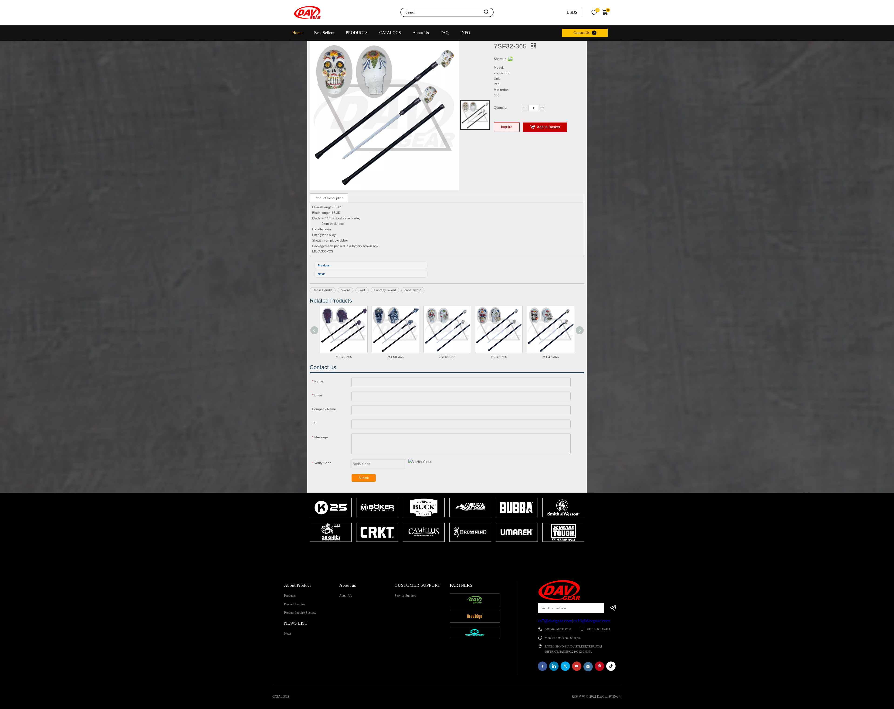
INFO (465, 32)
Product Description (329, 198)
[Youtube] (576, 666)
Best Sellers (324, 32)
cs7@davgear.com (555, 620)
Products (289, 595)
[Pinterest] (599, 666)
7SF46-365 (499, 357)
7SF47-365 (550, 357)
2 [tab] (451, 551)
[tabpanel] (330, 520)
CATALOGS (390, 32)
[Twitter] (565, 666)
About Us (421, 32)
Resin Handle (322, 290)
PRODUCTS (357, 32)
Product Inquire (294, 604)
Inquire (506, 127)
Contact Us (581, 32)
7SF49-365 (343, 357)
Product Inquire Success (300, 612)
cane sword (412, 290)
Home (297, 32)
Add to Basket (548, 127)
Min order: (501, 90)
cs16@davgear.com (591, 620)
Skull (362, 290)
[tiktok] (611, 666)
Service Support (405, 595)
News (287, 633)
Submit (364, 478)
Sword (345, 290)
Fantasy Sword (385, 290)
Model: (499, 67)
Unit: (497, 78)
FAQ (444, 32)
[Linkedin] (554, 666)
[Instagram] (588, 666)
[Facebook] (542, 666)
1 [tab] (444, 551)
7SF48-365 (447, 357)
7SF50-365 (395, 357)
